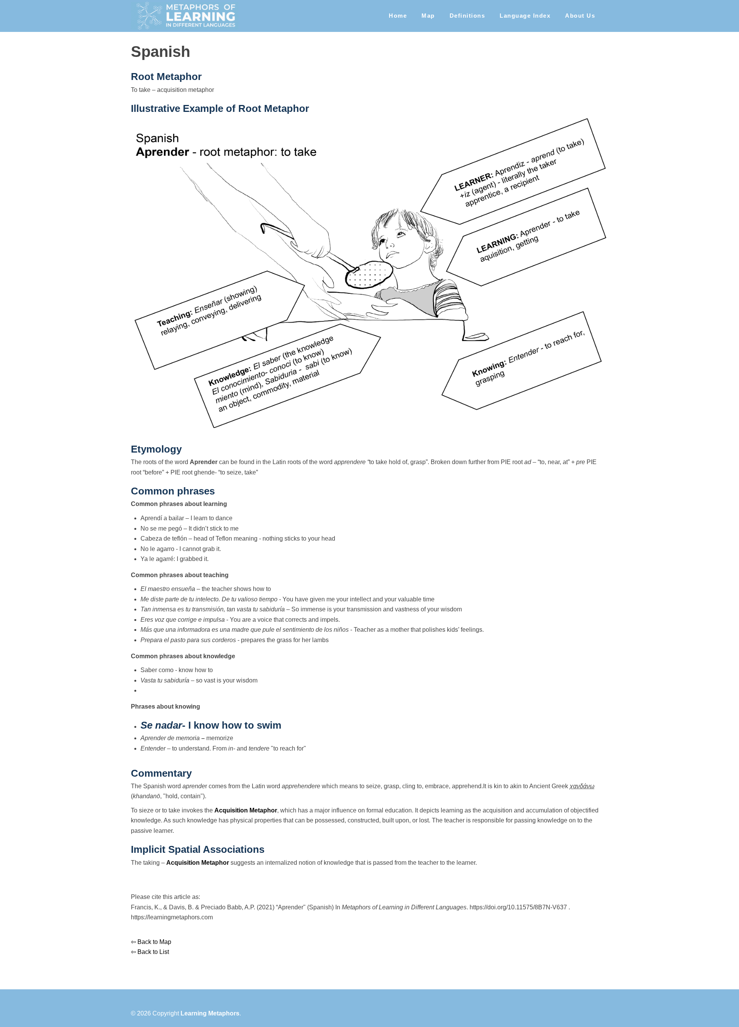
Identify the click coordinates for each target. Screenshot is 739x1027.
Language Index (525, 15)
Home (398, 15)
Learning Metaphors (210, 1013)
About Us (580, 15)
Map (428, 15)
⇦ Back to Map (151, 942)
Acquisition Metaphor (245, 810)
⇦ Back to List (150, 952)
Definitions (467, 15)
